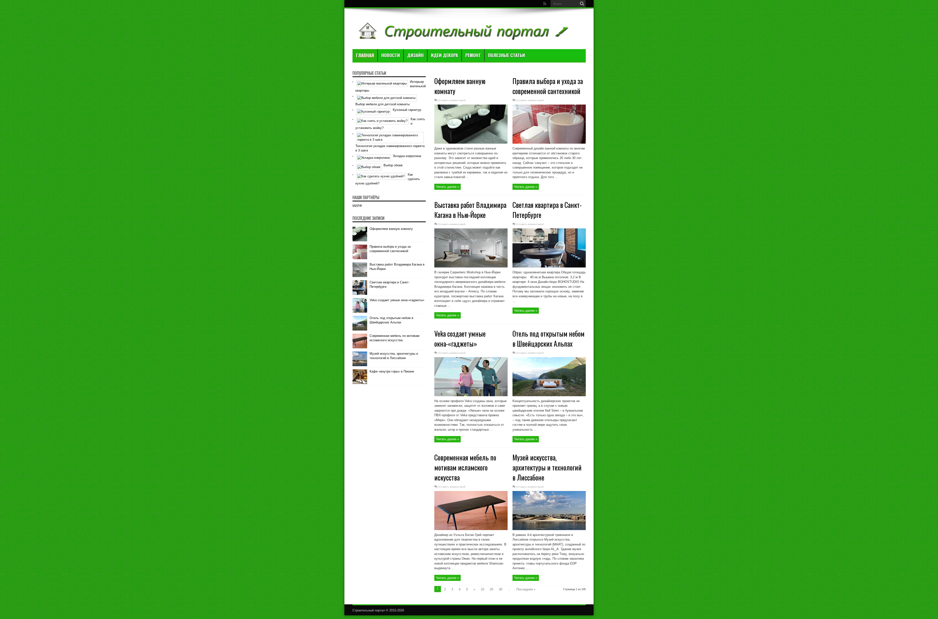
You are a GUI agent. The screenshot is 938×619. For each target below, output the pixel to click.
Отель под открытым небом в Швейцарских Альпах (548, 339)
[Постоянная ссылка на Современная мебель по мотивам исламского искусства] (471, 529)
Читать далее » (447, 187)
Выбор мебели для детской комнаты (382, 104)
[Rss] (545, 4)
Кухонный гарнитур (407, 110)
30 (500, 589)
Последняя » (525, 589)
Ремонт (473, 55)
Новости (390, 55)
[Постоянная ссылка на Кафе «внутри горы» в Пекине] (359, 383)
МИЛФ (357, 206)
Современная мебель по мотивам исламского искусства (465, 467)
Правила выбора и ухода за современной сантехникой (547, 86)
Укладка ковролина (407, 156)
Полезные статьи (506, 55)
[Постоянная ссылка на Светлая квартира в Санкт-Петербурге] (549, 266)
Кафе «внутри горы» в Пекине (392, 371)
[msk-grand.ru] (462, 37)
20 (491, 589)
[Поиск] (582, 3)
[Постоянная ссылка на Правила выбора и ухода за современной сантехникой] (549, 142)
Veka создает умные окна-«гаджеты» (460, 339)
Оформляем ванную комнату (391, 229)
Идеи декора (444, 55)
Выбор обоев (393, 165)
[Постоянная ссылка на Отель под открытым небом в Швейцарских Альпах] (549, 395)
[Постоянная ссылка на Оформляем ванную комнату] (471, 142)
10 (482, 589)
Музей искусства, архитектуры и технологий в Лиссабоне (547, 467)
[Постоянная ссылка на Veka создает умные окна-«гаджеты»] (471, 395)
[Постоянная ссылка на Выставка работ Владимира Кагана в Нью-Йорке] (471, 266)
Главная (365, 55)
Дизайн (415, 55)
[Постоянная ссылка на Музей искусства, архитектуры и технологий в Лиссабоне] (549, 529)
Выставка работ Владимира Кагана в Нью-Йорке (470, 210)
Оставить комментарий (452, 100)
